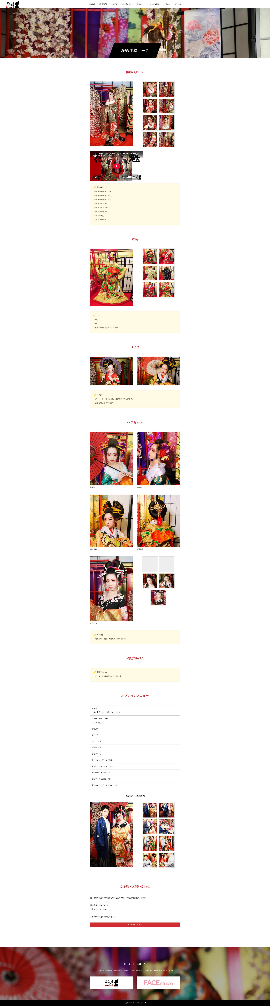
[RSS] (145, 964)
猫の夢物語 (103, 4)
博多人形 (114, 4)
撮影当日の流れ (126, 4)
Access (171, 970)
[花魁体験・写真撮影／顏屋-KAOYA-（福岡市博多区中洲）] (12, 4)
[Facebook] (134, 964)
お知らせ (168, 4)
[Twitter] (129, 964)
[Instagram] (125, 964)
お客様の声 (139, 4)
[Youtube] (139, 964)
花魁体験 (92, 4)
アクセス (178, 4)
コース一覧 (100, 970)
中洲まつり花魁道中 (154, 4)
